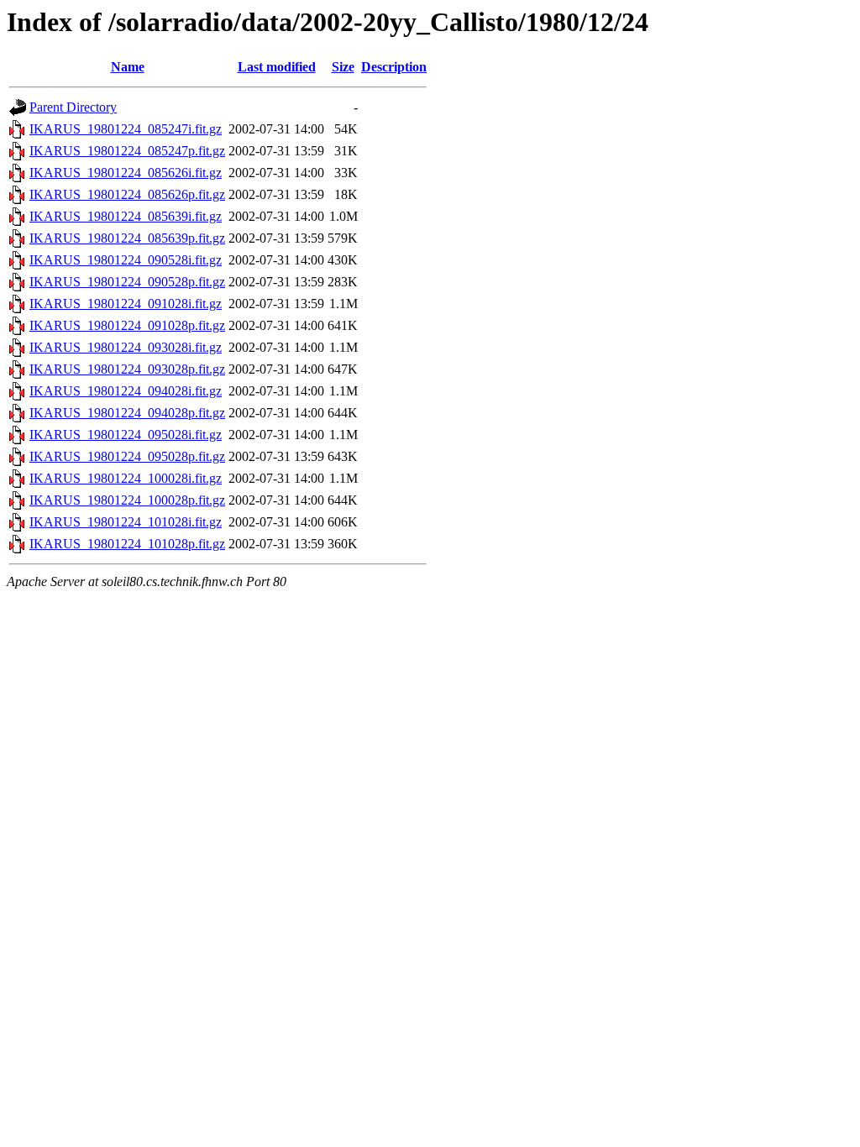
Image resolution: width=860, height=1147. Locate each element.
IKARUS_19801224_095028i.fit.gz (125, 434)
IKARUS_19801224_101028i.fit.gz (125, 522)
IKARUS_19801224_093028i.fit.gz (125, 347)
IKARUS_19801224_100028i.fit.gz (125, 478)
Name (127, 67)
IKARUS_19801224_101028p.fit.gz (127, 544)
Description (394, 67)
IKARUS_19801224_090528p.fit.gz (127, 282)
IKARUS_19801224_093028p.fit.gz (127, 369)
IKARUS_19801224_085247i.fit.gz (125, 129)
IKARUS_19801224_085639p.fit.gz (127, 238)
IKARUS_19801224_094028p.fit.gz (127, 413)
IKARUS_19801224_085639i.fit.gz (125, 216)
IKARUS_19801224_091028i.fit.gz (125, 303)
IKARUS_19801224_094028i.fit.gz (125, 391)
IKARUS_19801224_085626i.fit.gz (125, 172)
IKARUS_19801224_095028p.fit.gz (127, 456)
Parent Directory (73, 107)
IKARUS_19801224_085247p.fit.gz (127, 151)
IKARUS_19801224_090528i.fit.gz (125, 260)
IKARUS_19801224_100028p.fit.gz (127, 500)
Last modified (277, 67)
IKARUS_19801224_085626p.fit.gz (127, 194)
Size (343, 67)
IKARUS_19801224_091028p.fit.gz (127, 325)
